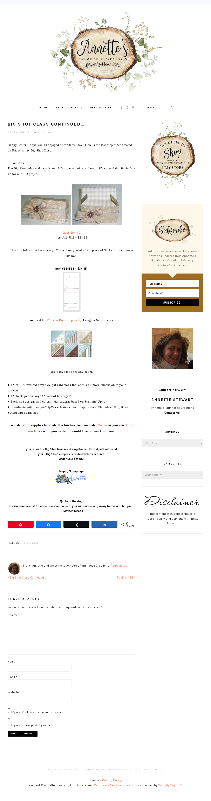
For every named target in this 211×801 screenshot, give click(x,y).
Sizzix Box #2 (71, 232)
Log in (158, 769)
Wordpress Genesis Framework (115, 785)
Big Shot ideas (30, 542)
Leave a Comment (43, 132)
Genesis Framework (119, 769)
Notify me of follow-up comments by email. (36, 712)
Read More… (118, 565)
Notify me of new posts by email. (29, 725)
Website (13, 692)
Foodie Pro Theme (87, 769)
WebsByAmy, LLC (170, 785)
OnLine (103, 425)
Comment (15, 615)
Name (13, 661)
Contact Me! (172, 412)
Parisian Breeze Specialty (64, 320)
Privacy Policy (111, 780)
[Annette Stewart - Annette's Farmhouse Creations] (105, 90)
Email (12, 677)
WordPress (143, 769)
